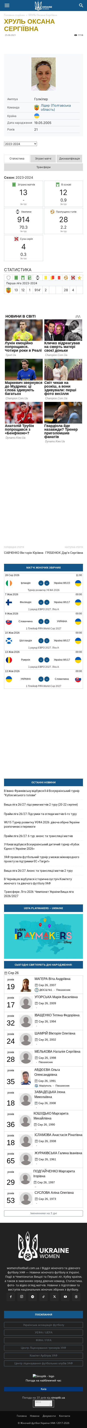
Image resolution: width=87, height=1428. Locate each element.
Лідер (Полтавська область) (56, 107)
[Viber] (36, 44)
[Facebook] (8, 44)
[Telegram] (17, 44)
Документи (49, 1416)
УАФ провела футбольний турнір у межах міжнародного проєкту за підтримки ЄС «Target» (41, 859)
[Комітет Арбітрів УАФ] (43, 1356)
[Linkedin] (55, 44)
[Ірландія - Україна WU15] (43, 583)
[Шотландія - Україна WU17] (43, 640)
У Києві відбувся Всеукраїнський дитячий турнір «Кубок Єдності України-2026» (41, 846)
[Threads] (76, 1297)
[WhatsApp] (45, 44)
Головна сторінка (14, 15)
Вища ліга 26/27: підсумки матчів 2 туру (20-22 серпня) (41, 804)
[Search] (81, 5)
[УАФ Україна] (43, 1325)
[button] (6, 5)
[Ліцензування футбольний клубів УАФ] (43, 1363)
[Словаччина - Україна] (43, 621)
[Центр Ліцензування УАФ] (43, 1348)
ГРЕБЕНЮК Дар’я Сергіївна (64, 553)
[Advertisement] (43, 492)
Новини (34, 1416)
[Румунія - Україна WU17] (43, 659)
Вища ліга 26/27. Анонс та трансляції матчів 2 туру (38, 870)
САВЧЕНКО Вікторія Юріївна (23, 553)
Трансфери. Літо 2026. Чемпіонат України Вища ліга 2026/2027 (39, 894)
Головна (22, 1416)
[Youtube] (65, 1297)
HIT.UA (38, 1402)
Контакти (64, 1416)
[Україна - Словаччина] (43, 679)
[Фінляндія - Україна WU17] (43, 602)
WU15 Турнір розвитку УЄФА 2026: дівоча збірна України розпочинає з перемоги (42, 824)
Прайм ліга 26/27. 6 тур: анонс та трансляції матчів (38, 836)
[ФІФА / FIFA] (43, 1340)
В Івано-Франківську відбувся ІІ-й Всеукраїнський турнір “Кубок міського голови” (42, 793)
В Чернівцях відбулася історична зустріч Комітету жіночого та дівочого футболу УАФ (38, 881)
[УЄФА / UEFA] (43, 1332)
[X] (27, 44)
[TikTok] (43, 1297)
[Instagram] (22, 1297)
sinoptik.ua (58, 1397)
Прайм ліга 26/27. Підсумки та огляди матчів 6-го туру (40, 814)
